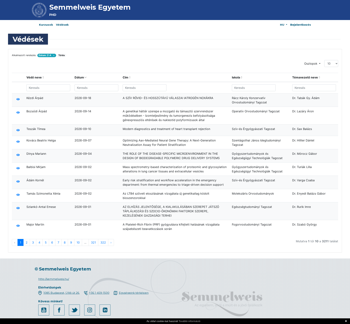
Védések (62, 24)
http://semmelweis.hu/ (53, 279)
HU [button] (282, 24)
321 (93, 242)
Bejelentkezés (300, 24)
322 (103, 242)
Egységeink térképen (134, 293)
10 (78, 242)
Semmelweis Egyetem (90, 7)
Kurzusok (46, 24)
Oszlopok (311, 63)
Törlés (61, 55)
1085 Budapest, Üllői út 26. (61, 293)
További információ (189, 321)
